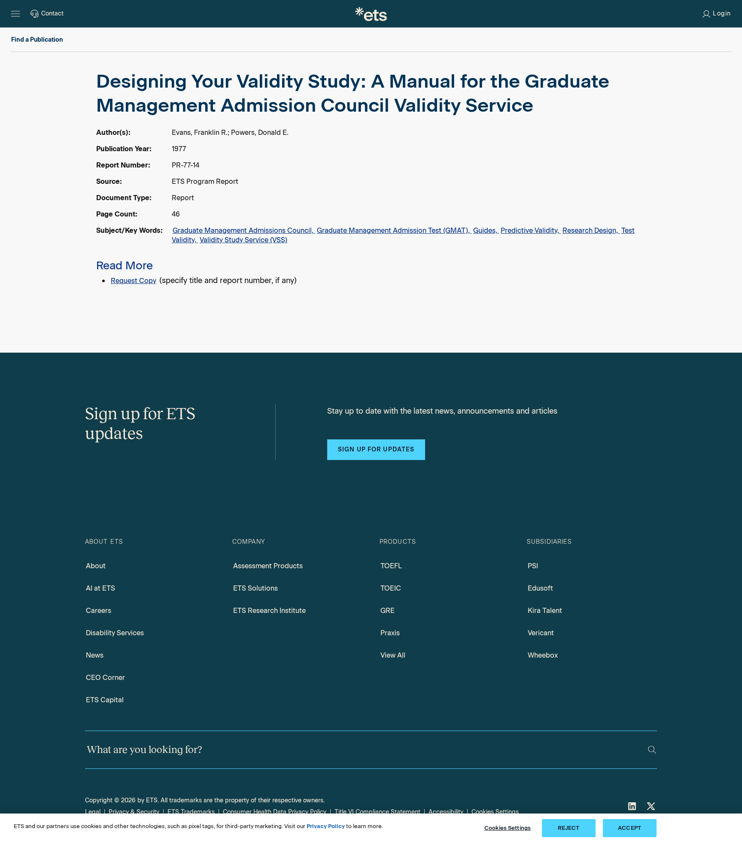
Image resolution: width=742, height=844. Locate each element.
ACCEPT (629, 828)
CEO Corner (105, 677)
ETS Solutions (255, 588)
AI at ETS (100, 588)
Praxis (390, 633)
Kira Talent (545, 610)
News (94, 655)
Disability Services (115, 633)
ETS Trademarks (191, 812)
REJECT (569, 828)
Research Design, (591, 230)
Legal (92, 812)
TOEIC (390, 588)
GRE (387, 610)
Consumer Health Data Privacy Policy (274, 812)
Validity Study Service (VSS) (243, 240)
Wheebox (543, 655)
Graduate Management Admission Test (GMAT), (394, 230)
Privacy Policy (326, 826)
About (96, 566)
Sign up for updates (376, 449)
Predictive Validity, (531, 230)
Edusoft (540, 588)
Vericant (541, 633)
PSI (533, 566)
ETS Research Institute (269, 610)
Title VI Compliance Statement (377, 812)
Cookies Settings (495, 812)
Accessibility (446, 812)
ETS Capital (105, 700)
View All (392, 655)
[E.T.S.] (371, 14)
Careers (98, 610)
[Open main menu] (15, 14)
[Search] (652, 750)
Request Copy (133, 281)
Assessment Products (268, 566)
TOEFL (391, 566)
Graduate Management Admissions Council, (244, 230)
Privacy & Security (134, 812)
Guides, (486, 230)
